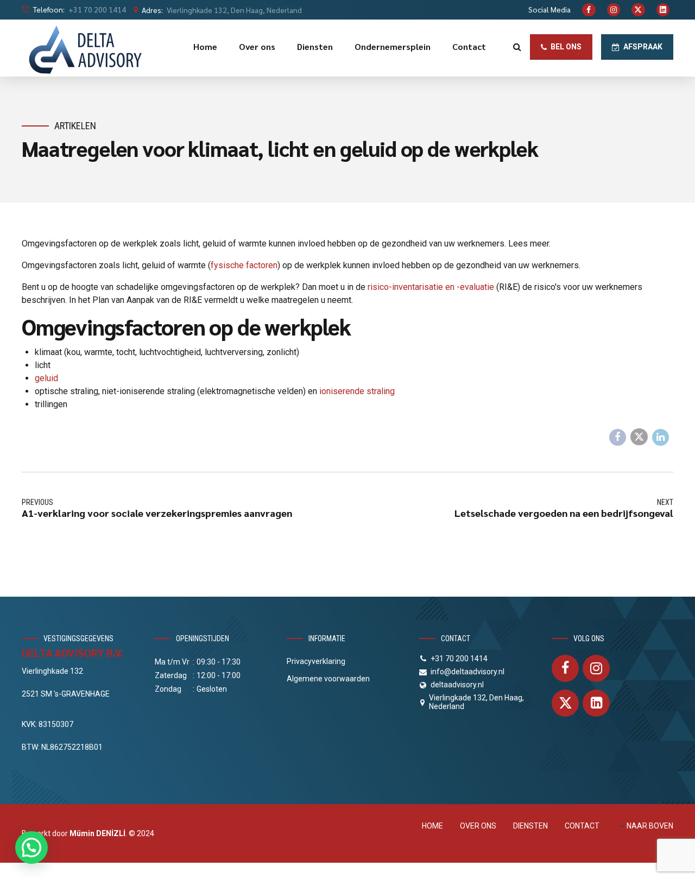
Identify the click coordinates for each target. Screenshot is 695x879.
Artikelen (75, 125)
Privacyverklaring (316, 661)
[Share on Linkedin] (660, 437)
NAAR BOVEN (650, 825)
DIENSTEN (530, 825)
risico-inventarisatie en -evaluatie (431, 287)
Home (205, 46)
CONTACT (582, 825)
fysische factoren (244, 265)
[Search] (517, 46)
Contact (469, 46)
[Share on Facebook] (618, 437)
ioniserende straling (357, 391)
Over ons (257, 46)
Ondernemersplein (393, 46)
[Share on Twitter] (639, 437)
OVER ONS (478, 825)
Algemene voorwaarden (328, 678)
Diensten (315, 46)
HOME (432, 825)
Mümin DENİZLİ (97, 833)
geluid (46, 378)
